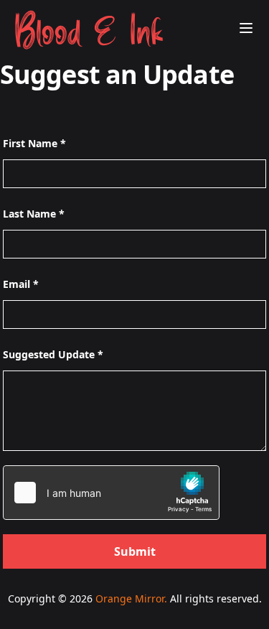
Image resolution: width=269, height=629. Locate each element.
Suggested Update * (53, 354)
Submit (135, 551)
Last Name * (34, 213)
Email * (21, 284)
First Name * (34, 143)
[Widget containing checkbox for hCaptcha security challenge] (111, 492)
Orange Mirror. (131, 598)
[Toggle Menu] (246, 28)
